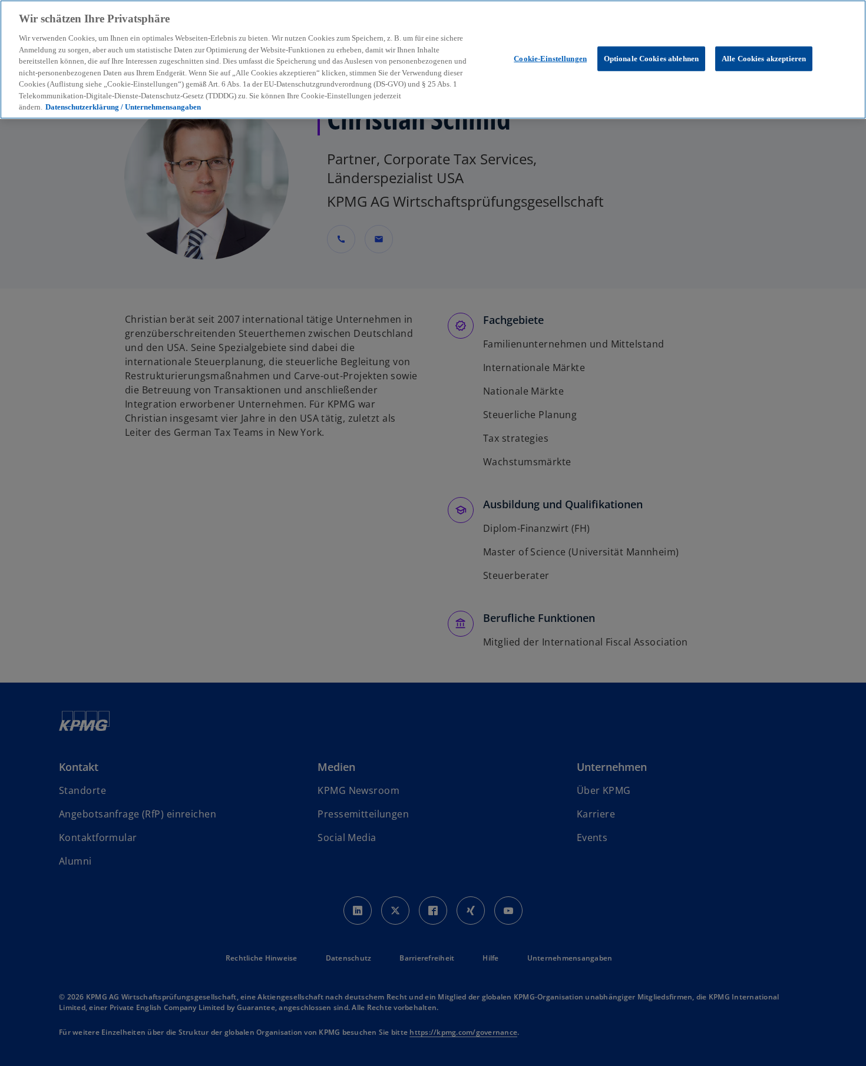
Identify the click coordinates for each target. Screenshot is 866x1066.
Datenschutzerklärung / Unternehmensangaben (123, 106)
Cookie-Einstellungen (550, 58)
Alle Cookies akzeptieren (764, 58)
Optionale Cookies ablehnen (651, 58)
